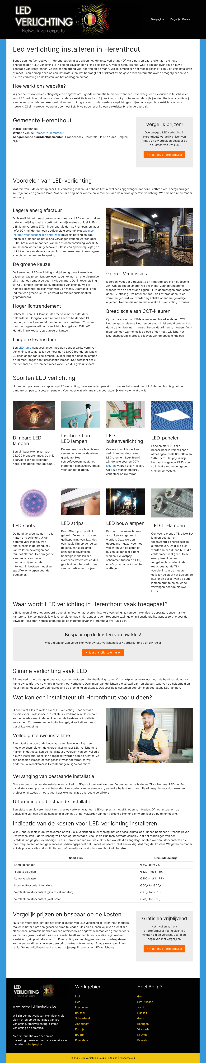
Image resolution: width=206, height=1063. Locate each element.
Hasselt (142, 1012)
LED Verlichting (89, 1057)
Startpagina (157, 19)
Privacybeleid (127, 1057)
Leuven (142, 1034)
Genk (140, 1018)
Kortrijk (79, 1029)
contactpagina (32, 1044)
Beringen (143, 1023)
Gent (140, 996)
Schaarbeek (83, 1018)
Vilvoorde (143, 1029)
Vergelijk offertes (180, 19)
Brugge (79, 1034)
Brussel (80, 1012)
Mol (77, 996)
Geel (78, 1002)
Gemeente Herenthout (49, 133)
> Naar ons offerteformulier (164, 154)
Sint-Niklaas (145, 1002)
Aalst (140, 1007)
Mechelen (81, 1007)
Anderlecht (82, 1023)
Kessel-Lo (143, 1040)
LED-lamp (25, 347)
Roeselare (81, 1040)
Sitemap (112, 1057)
